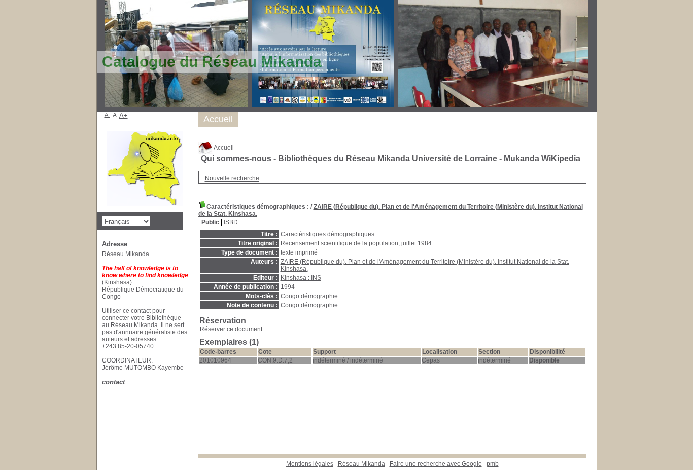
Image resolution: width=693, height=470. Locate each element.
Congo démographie (309, 296)
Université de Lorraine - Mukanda (475, 158)
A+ (123, 115)
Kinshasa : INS (301, 277)
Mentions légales (309, 463)
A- (107, 115)
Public (210, 222)
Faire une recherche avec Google (436, 463)
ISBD (231, 222)
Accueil (223, 147)
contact (113, 382)
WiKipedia (560, 158)
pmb (493, 463)
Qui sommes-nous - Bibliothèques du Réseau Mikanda (305, 158)
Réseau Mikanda (361, 463)
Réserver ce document (231, 329)
